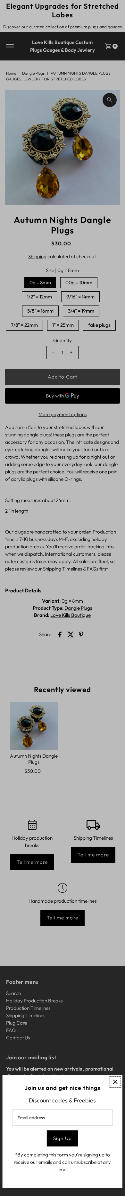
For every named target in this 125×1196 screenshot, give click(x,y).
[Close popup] (115, 1082)
